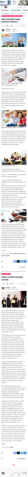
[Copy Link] (10, 26)
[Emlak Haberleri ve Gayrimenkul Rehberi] (6, 7)
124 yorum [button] (23, 267)
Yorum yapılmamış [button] (21, 458)
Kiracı (11, 253)
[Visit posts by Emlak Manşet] (3, 30)
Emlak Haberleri (6, 273)
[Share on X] (7, 26)
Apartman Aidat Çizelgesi (19, 253)
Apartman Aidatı (5, 255)
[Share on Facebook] (5, 26)
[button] (2, 7)
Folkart (11, 447)
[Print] (12, 26)
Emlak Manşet (8, 29)
